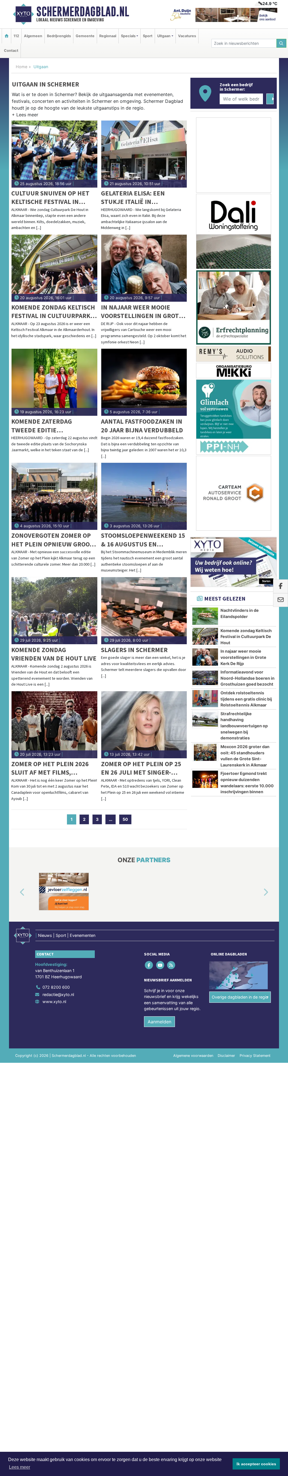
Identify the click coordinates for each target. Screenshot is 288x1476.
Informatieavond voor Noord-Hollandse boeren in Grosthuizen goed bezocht (247, 678)
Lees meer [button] (19, 1467)
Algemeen (33, 36)
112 (16, 36)
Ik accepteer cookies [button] (256, 1464)
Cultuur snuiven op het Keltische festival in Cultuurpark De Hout (50, 197)
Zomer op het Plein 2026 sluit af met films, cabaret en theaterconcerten (50, 768)
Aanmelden (159, 1021)
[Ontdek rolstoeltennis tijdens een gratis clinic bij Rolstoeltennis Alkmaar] (205, 698)
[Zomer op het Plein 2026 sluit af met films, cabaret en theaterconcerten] (54, 724)
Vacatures (187, 36)
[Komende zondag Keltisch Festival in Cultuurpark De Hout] (54, 268)
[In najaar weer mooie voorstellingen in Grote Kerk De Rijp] (144, 268)
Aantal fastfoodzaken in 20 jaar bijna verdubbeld (142, 425)
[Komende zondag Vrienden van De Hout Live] (54, 610)
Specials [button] (128, 36)
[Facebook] (149, 965)
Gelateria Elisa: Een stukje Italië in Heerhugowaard (133, 197)
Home (21, 66)
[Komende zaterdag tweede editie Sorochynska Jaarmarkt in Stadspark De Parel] (54, 382)
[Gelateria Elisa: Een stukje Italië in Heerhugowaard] (144, 154)
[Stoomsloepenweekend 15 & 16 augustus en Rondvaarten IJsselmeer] (144, 496)
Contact (11, 50)
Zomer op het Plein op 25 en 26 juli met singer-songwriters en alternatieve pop (141, 768)
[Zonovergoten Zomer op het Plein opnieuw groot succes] (54, 496)
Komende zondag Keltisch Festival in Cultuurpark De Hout (53, 311)
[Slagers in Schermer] (144, 610)
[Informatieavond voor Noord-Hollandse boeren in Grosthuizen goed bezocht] (205, 677)
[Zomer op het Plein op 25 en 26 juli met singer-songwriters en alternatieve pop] (144, 724)
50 (125, 819)
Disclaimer (226, 1055)
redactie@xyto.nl (58, 994)
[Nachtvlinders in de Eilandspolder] (205, 616)
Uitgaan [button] (163, 36)
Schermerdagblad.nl (82, 11)
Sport (147, 36)
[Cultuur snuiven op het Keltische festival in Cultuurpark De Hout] (54, 154)
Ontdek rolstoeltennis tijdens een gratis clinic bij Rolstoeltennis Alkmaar (246, 698)
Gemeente (85, 36)
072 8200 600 (56, 987)
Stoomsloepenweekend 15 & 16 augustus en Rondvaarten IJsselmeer (143, 539)
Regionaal (107, 36)
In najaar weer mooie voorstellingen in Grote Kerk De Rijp (142, 311)
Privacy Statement (255, 1055)
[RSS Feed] (171, 965)
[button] (25, 116)
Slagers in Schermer (134, 650)
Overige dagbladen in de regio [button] (240, 997)
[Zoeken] (281, 43)
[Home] (6, 36)
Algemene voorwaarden (193, 1055)
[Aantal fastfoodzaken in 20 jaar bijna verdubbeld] (144, 382)
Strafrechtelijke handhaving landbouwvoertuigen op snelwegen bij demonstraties (244, 725)
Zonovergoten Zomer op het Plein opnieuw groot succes (52, 539)
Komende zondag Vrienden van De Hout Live (53, 654)
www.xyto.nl (54, 1001)
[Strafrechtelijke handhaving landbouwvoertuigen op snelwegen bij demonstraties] (205, 719)
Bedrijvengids (59, 36)
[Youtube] (160, 965)
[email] (280, 600)
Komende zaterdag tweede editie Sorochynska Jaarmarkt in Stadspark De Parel (50, 425)
